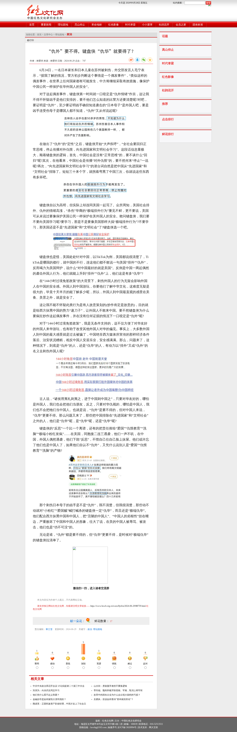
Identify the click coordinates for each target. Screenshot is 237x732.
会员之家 (181, 24)
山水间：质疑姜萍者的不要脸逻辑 (110, 686)
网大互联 (153, 727)
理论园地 (63, 24)
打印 (31, 40)
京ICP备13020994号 (126, 727)
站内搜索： (178, 2)
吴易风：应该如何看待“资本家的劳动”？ (113, 699)
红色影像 (113, 24)
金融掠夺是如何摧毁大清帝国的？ (49, 699)
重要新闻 (46, 24)
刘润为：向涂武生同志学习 (46, 690)
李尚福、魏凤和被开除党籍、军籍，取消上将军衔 (118, 690)
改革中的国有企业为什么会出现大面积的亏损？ (117, 695)
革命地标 (96, 24)
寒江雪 (49, 629)
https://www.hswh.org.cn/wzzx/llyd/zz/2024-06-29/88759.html (118, 606)
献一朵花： (78, 621)
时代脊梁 (130, 24)
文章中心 (48, 34)
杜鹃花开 (164, 24)
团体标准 (198, 24)
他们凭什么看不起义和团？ (46, 695)
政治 (90, 629)
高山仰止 (80, 24)
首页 (31, 24)
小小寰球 (147, 24)
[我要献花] (90, 621)
